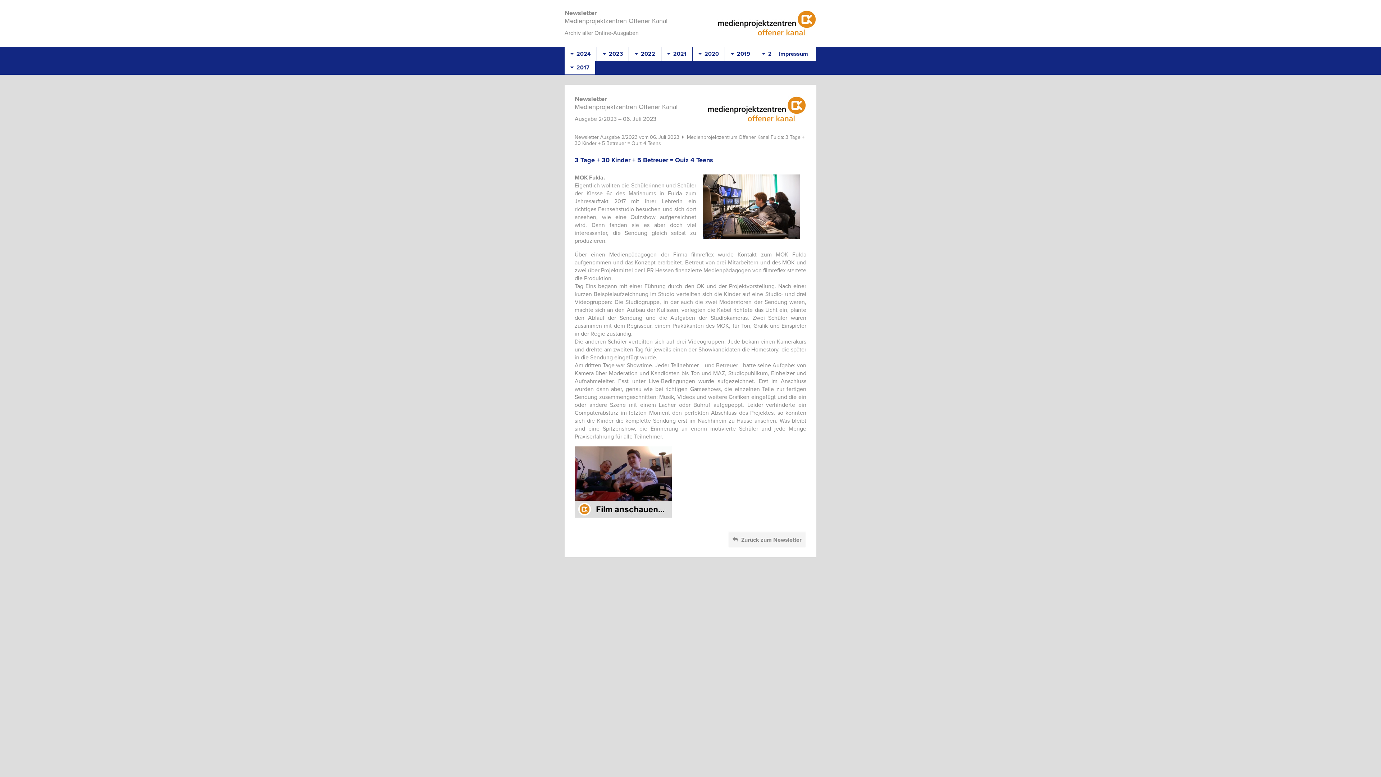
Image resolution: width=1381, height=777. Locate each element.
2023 (614, 54)
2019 (742, 54)
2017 (581, 67)
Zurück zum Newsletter (770, 540)
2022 (646, 54)
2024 (582, 54)
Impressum (793, 54)
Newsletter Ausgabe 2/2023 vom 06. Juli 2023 (627, 137)
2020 (710, 54)
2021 (678, 54)
